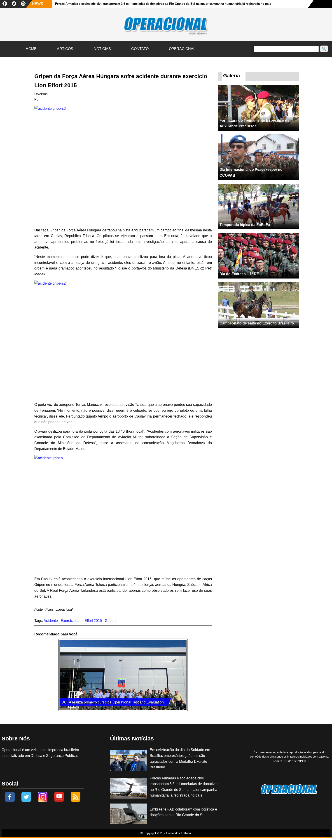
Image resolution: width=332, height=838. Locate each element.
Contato (140, 49)
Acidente (51, 621)
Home (31, 49)
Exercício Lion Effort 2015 (81, 621)
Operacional (182, 49)
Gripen (110, 621)
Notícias (102, 49)
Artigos (65, 49)
